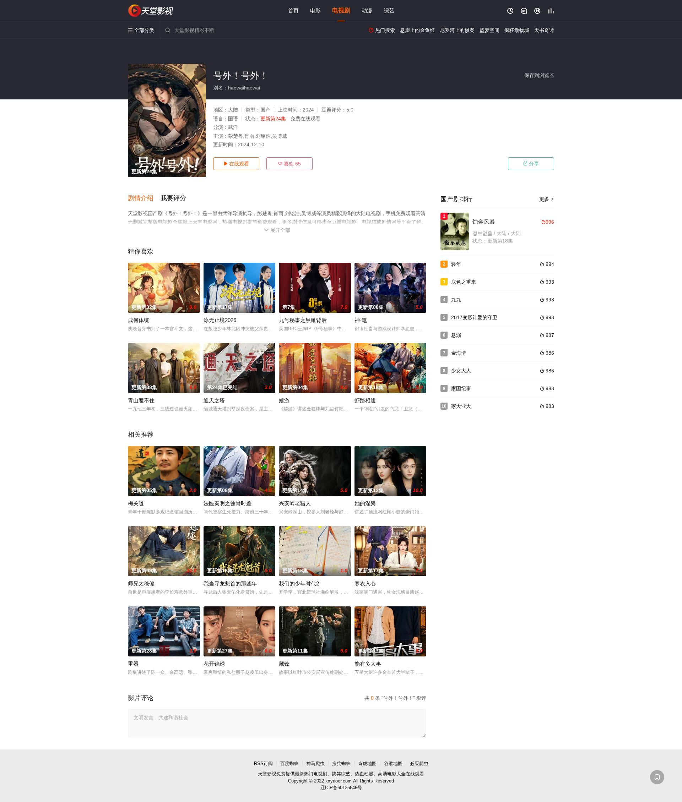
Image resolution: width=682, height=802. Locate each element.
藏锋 (284, 664)
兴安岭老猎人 (295, 503)
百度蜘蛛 (289, 763)
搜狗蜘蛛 (341, 763)
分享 (531, 164)
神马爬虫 (315, 763)
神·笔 (360, 320)
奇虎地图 (367, 763)
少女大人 (461, 370)
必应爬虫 (419, 763)
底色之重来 (463, 282)
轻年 (456, 264)
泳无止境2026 (220, 320)
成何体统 (138, 320)
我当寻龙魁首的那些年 (230, 583)
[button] (144, 198)
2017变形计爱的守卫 (474, 317)
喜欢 (289, 164)
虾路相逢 (365, 400)
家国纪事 (461, 388)
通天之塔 (214, 400)
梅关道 (136, 503)
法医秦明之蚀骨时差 (227, 503)
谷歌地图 (393, 763)
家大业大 (461, 406)
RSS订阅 (263, 763)
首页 (293, 10)
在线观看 (236, 164)
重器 (133, 664)
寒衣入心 (365, 583)
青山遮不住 (141, 400)
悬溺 (456, 335)
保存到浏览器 (539, 75)
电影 (315, 10)
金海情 (458, 353)
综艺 (389, 10)
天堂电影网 (151, 10)
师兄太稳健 (141, 583)
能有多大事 (367, 664)
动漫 (367, 10)
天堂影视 (267, 773)
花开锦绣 (214, 664)
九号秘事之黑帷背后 (303, 320)
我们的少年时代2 (299, 583)
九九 (456, 299)
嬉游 (284, 400)
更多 (546, 199)
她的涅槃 (365, 503)
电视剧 (341, 10)
